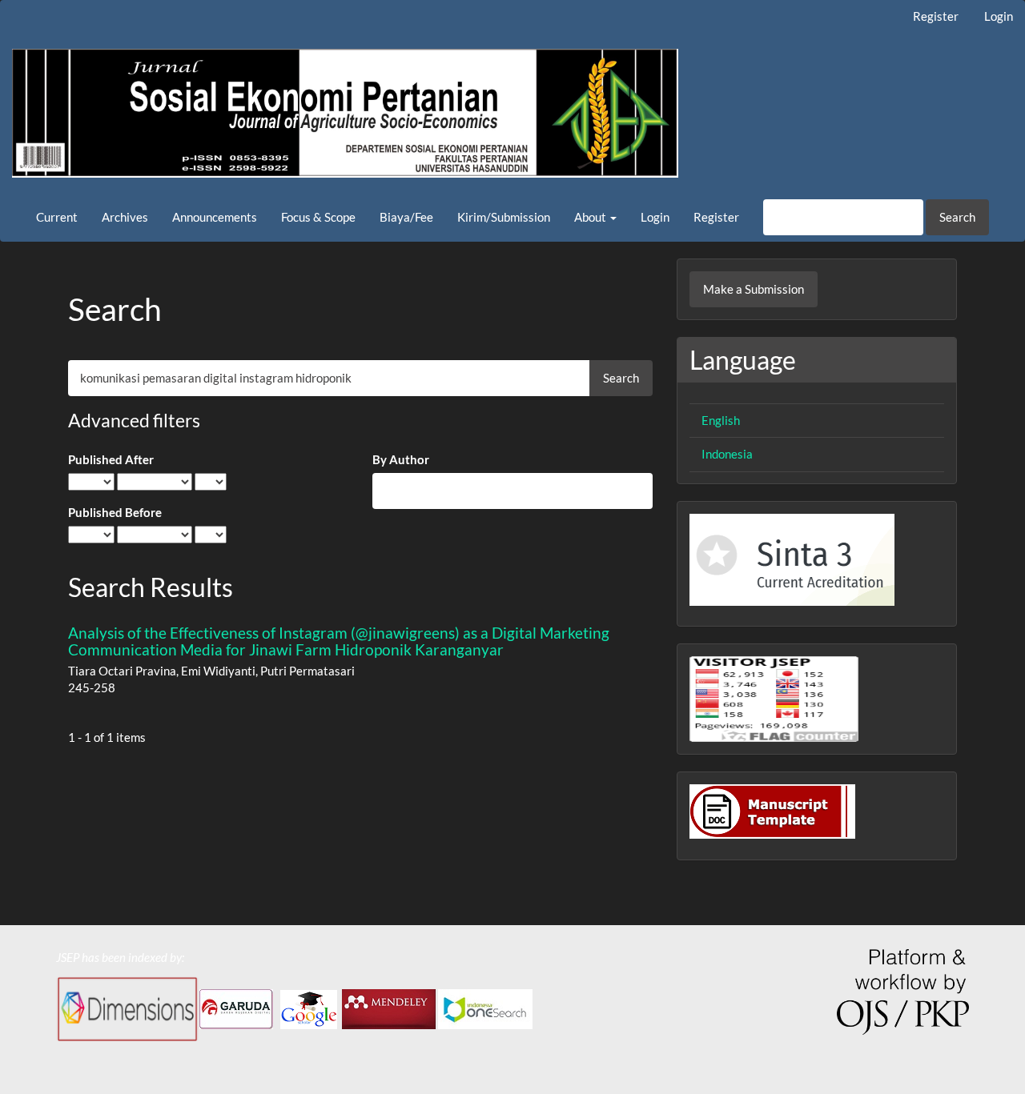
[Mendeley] (389, 1007)
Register (936, 16)
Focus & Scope (318, 217)
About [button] (591, 217)
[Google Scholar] (308, 1007)
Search (957, 217)
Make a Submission (753, 289)
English (720, 420)
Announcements (214, 217)
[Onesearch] (486, 1007)
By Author (400, 459)
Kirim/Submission (503, 217)
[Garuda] (236, 1007)
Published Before (115, 512)
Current (57, 217)
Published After (111, 459)
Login (998, 16)
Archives (125, 217)
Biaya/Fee (406, 217)
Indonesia (727, 454)
